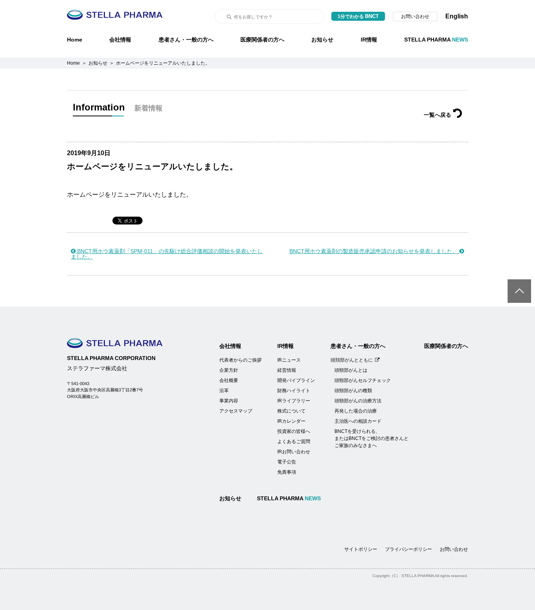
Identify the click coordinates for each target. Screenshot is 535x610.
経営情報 (286, 370)
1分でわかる (358, 16)
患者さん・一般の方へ (186, 39)
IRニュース (289, 360)
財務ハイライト (293, 390)
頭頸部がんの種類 (353, 390)
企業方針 (228, 370)
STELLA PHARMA (436, 39)
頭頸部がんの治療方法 (357, 401)
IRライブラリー (293, 401)
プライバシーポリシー (408, 549)
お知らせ (322, 39)
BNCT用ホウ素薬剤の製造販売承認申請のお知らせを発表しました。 (374, 251)
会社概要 (228, 380)
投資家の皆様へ (293, 431)
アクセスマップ (235, 411)
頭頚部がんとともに (352, 360)
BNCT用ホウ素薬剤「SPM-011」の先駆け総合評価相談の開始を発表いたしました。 (167, 254)
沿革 (224, 390)
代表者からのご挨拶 (240, 360)
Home (74, 39)
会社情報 (120, 39)
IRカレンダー (291, 421)
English (456, 16)
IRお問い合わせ (293, 451)
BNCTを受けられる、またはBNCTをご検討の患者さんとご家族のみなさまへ (371, 438)
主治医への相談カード (357, 421)
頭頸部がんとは (350, 370)
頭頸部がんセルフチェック (362, 380)
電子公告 (286, 462)
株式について (291, 411)
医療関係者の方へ (262, 39)
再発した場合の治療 (355, 411)
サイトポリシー (360, 549)
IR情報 (369, 39)
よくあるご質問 (293, 441)
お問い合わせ (415, 16)
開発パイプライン (296, 380)
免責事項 (286, 472)
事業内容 (228, 401)
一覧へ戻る (437, 115)
